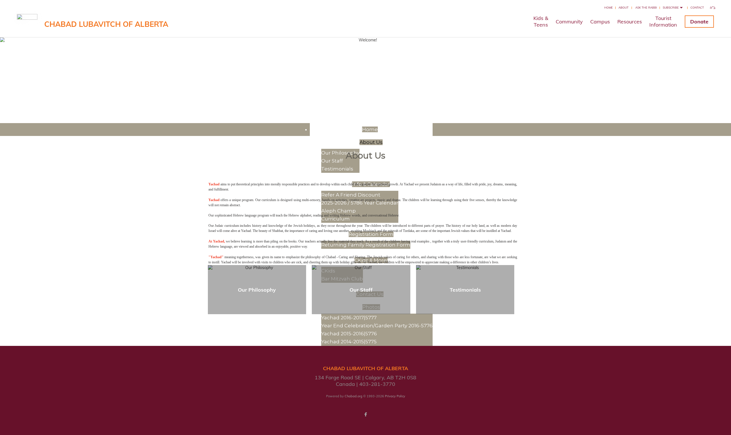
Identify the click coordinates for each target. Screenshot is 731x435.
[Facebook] (365, 414)
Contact (697, 7)
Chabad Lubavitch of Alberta (106, 24)
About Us (371, 142)
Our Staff (332, 161)
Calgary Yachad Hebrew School (365, 66)
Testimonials (465, 289)
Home (608, 7)
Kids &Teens (540, 21)
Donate (699, 21)
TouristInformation (663, 21)
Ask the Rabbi (646, 7)
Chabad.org (353, 396)
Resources (629, 21)
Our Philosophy (257, 289)
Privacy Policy (395, 396)
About (623, 7)
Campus (600, 21)
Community (569, 21)
